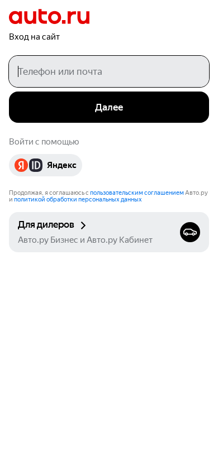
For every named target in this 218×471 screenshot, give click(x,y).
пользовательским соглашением (137, 192)
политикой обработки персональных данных (78, 199)
